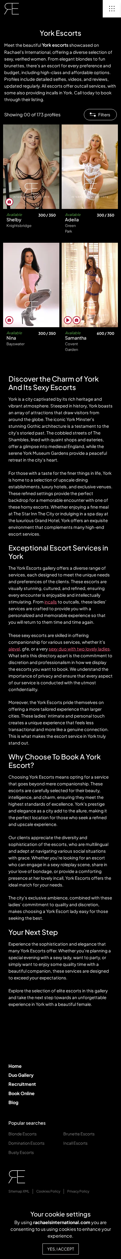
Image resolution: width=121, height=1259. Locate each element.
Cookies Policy (48, 1191)
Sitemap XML (18, 1191)
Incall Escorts (75, 1143)
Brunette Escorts (79, 1133)
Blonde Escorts (22, 1133)
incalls (50, 601)
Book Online (21, 1093)
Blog (13, 1102)
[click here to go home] (11, 9)
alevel (14, 648)
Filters (104, 114)
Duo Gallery (20, 1075)
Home (15, 1066)
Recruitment (22, 1084)
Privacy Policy (78, 1191)
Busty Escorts (21, 1152)
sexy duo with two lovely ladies (79, 648)
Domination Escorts (26, 1143)
